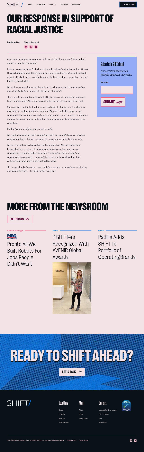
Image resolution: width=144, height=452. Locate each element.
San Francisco (64, 423)
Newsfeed (76, 4)
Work (30, 4)
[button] (52, 4)
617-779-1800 (104, 414)
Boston (61, 410)
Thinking (64, 4)
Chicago (62, 414)
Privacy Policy (71, 440)
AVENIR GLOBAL (37, 440)
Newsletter (103, 423)
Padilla (61, 440)
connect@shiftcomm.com (108, 410)
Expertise (41, 4)
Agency (81, 410)
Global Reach (83, 418)
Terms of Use (83, 440)
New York (62, 418)
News (81, 414)
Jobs (100, 418)
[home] (15, 4)
